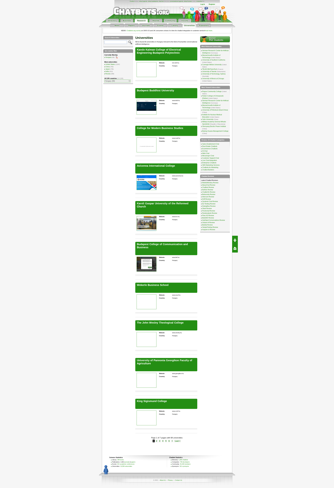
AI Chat (204, 151)
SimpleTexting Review (210, 227)
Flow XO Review (208, 215)
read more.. (209, 31)
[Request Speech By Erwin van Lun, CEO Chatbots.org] (235, 240)
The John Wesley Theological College (160, 322)
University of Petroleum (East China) (215, 110)
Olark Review (207, 208)
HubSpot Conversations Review (213, 220)
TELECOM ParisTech (209, 69)
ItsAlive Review (207, 190)
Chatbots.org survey (134, 31)
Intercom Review (208, 197)
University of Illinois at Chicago (213, 78)
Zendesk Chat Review (210, 201)
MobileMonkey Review (210, 183)
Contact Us (178, 480)
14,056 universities (126, 466)
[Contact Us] (235, 248)
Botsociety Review (208, 194)
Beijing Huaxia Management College (215, 131)
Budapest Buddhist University (155, 90)
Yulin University (207, 119)
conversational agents (176, 1)
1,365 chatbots (183, 460)
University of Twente (209, 71)
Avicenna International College (156, 165)
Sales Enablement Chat (210, 144)
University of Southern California (213, 60)
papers (133, 462)
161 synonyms (184, 466)
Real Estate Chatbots (209, 146)
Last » (177, 441)
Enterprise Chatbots (209, 163)
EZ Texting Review (208, 204)
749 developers (185, 462)
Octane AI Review (208, 222)
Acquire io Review (208, 230)
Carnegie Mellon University (212, 65)
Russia (107, 74)
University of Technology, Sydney (214, 74)
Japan (107, 69)
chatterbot (199, 1)
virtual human (188, 1)
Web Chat (205, 153)
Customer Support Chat (210, 158)
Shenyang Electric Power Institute (214, 126)
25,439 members (185, 464)
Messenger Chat (208, 156)
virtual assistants (153, 1)
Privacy (170, 480)
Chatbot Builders (208, 170)
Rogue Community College (212, 91)
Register (212, 4)
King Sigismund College (152, 401)
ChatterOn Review (208, 192)
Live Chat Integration (209, 160)
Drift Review (206, 199)
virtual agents (143, 1)
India (107, 71)
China (107, 67)
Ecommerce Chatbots (209, 149)
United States (110, 64)
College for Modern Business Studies (160, 128)
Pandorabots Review (209, 213)
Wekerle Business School (153, 285)
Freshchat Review (208, 211)
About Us (163, 480)
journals (126, 462)
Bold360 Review (208, 218)
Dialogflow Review (209, 206)
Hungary (108, 57)
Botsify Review (207, 225)
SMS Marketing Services (211, 165)
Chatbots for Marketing (210, 167)
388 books (120, 460)
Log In (202, 4)
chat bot (161, 1)
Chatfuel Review (208, 187)
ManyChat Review (208, 185)
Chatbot (132, 1)
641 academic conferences (126, 464)
